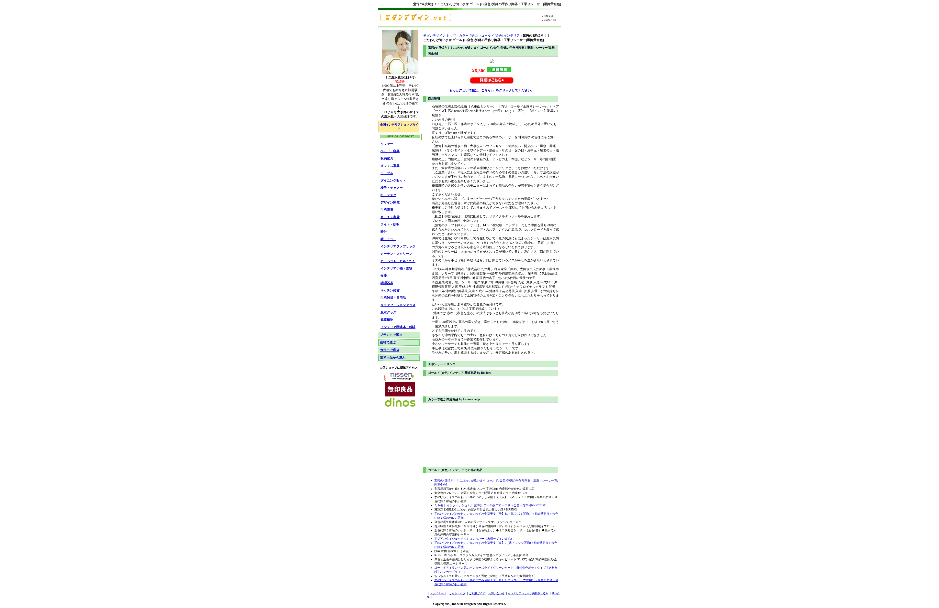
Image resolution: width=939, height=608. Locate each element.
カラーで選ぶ (468, 35)
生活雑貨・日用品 (393, 297)
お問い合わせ (496, 593)
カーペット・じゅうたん (397, 261)
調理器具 (386, 283)
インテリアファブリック (397, 246)
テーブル (386, 173)
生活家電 (386, 210)
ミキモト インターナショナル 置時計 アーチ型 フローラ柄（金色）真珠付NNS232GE (490, 505)
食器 (383, 275)
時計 (383, 232)
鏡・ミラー (388, 239)
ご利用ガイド (477, 593)
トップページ (438, 593)
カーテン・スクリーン (396, 254)
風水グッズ (388, 312)
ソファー (386, 144)
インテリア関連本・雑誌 (397, 327)
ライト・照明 (390, 224)
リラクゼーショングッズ (397, 305)
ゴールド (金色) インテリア (500, 35)
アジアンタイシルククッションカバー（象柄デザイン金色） (474, 538)
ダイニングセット (393, 180)
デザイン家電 (390, 202)
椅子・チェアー (391, 188)
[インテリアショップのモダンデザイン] (415, 20)
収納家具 (386, 158)
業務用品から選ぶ (392, 357)
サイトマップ (457, 593)
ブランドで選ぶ (391, 335)
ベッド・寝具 (390, 151)
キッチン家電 (390, 217)
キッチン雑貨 (390, 290)
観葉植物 (386, 319)
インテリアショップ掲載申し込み (528, 593)
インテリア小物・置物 (396, 268)
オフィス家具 (390, 166)
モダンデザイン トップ (439, 35)
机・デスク (388, 195)
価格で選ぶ (388, 342)
